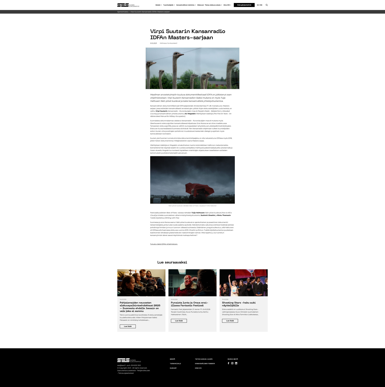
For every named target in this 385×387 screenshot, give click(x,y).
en (261, 5)
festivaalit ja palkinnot (168, 43)
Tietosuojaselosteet (126, 373)
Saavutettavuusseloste (126, 370)
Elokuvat (200, 5)
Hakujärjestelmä (244, 5)
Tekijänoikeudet (143, 370)
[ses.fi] (128, 5)
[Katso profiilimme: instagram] (232, 363)
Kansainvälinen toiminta (185, 5)
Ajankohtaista (122, 12)
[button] (266, 5)
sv (258, 5)
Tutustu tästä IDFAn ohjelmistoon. (164, 244)
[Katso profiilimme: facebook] (228, 363)
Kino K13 (227, 5)
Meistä (158, 5)
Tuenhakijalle (168, 5)
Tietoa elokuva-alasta (213, 5)
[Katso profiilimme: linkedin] (236, 363)
